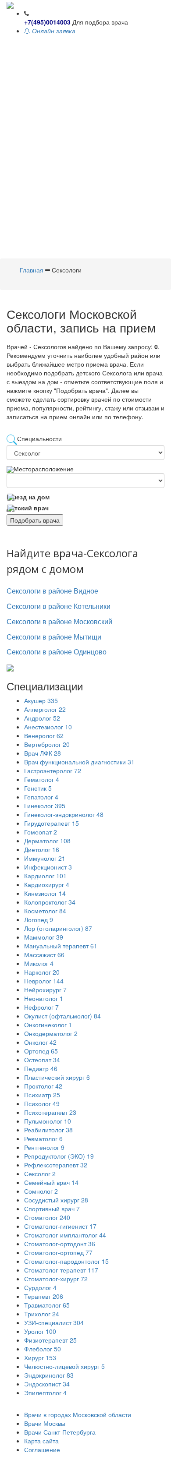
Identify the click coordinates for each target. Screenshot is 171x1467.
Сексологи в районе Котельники (58, 606)
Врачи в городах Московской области (77, 1414)
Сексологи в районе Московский (59, 621)
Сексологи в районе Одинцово (57, 652)
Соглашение (42, 1449)
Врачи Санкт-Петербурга (60, 1432)
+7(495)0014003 (47, 22)
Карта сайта (41, 1440)
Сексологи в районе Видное (52, 591)
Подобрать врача (35, 520)
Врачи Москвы (44, 1423)
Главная (31, 269)
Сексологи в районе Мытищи (54, 637)
